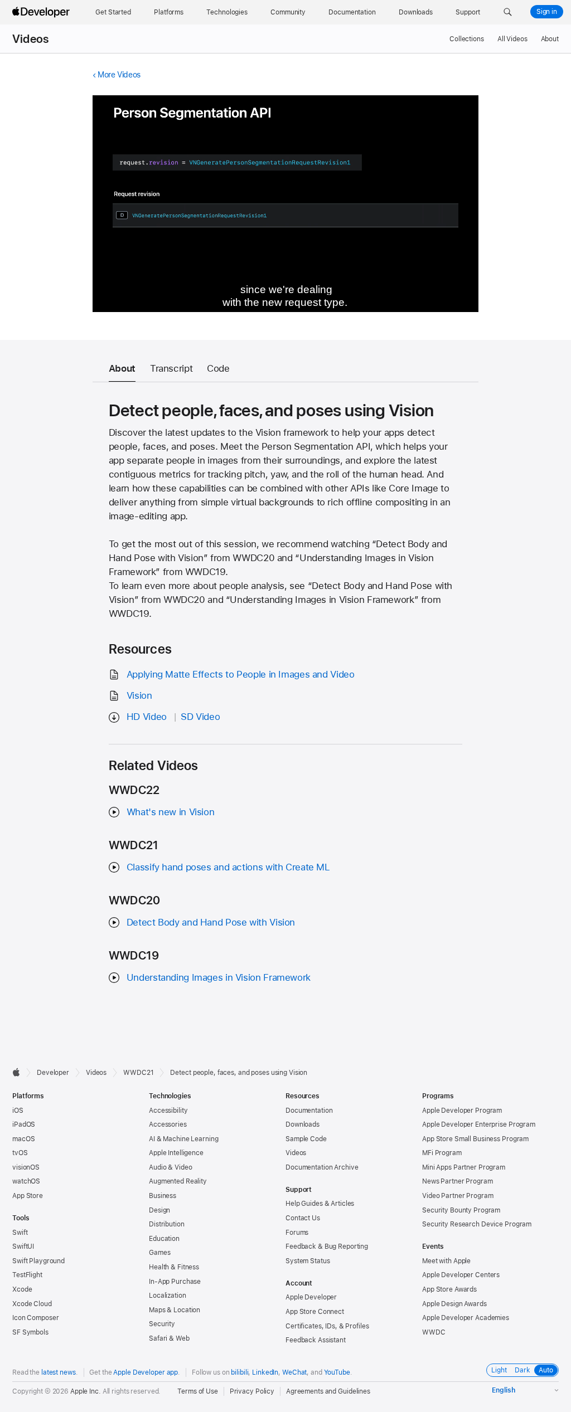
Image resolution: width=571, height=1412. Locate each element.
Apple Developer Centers (461, 1275)
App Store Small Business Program (475, 1139)
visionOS (26, 1167)
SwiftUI (23, 1246)
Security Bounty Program (461, 1210)
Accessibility (168, 1110)
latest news (58, 1372)
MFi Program (442, 1153)
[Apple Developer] (42, 12)
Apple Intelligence (176, 1153)
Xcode (22, 1289)
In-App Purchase (175, 1282)
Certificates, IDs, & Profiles (327, 1326)
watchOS (26, 1181)
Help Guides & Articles (320, 1203)
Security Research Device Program (476, 1224)
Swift (19, 1232)
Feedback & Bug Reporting (327, 1246)
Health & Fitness (174, 1267)
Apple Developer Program (462, 1110)
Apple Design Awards (454, 1304)
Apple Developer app (145, 1372)
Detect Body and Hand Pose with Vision (211, 922)
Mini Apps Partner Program (463, 1167)
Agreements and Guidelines (328, 1391)
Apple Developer (311, 1297)
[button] (507, 12)
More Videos (119, 74)
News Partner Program (457, 1181)
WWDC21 (138, 1073)
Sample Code (306, 1139)
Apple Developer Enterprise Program (478, 1124)
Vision (139, 695)
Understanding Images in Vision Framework (219, 977)
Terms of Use (197, 1391)
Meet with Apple (446, 1261)
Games (159, 1253)
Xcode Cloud (32, 1304)
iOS (17, 1110)
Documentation (309, 1110)
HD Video (147, 716)
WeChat (294, 1372)
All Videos (512, 39)
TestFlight (27, 1275)
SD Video (200, 716)
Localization (167, 1295)
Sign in (546, 12)
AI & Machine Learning (183, 1139)
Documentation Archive (322, 1167)
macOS (23, 1139)
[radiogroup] (522, 1370)
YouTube (337, 1372)
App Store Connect (315, 1312)
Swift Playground (38, 1261)
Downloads (303, 1124)
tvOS (20, 1153)
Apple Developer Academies (465, 1318)
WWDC (434, 1332)
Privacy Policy (252, 1391)
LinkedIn (265, 1372)
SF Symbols (30, 1332)
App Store (27, 1196)
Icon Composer (35, 1318)
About (550, 39)
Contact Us (303, 1218)
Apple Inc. (85, 1391)
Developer (53, 1073)
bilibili (239, 1372)
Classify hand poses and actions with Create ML (228, 867)
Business (162, 1196)
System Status (308, 1261)
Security (162, 1324)
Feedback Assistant (316, 1340)
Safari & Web (169, 1338)
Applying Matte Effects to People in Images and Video (241, 674)
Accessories (168, 1124)
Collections (466, 39)
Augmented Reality (178, 1181)
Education (164, 1239)
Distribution (167, 1224)
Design (159, 1210)
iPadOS (23, 1124)
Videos (30, 39)
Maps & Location (174, 1310)
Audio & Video (170, 1167)
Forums (297, 1232)
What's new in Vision (171, 811)
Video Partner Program (457, 1196)
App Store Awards (449, 1289)
